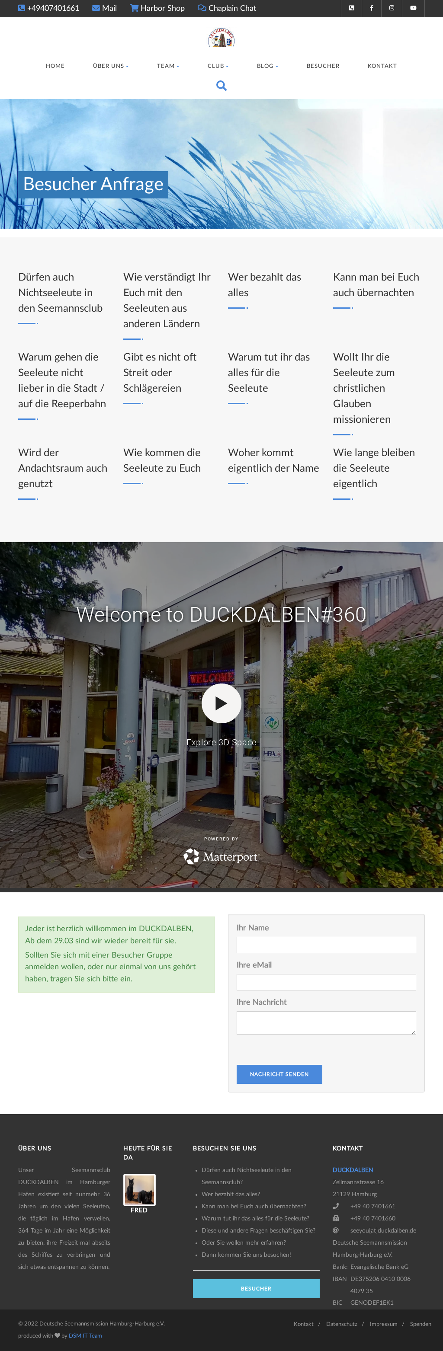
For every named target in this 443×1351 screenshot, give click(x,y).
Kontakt (382, 66)
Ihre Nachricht (261, 1002)
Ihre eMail (254, 965)
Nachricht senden (279, 1074)
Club (216, 66)
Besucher (323, 66)
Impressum (384, 1324)
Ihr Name (253, 928)
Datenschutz (341, 1324)
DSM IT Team (85, 1336)
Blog (265, 66)
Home (55, 66)
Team (166, 66)
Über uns (108, 66)
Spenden (420, 1324)
